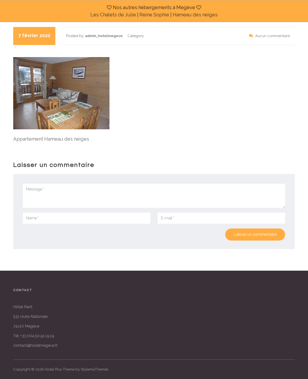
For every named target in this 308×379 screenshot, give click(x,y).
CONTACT (215, 47)
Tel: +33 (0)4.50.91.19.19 (33, 335)
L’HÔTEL (95, 47)
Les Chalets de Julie (113, 15)
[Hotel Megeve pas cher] (155, 25)
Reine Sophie (154, 15)
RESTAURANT (123, 47)
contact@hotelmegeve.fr (35, 345)
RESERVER (189, 47)
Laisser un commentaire (255, 234)
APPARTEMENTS (157, 47)
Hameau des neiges (195, 15)
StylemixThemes (94, 369)
